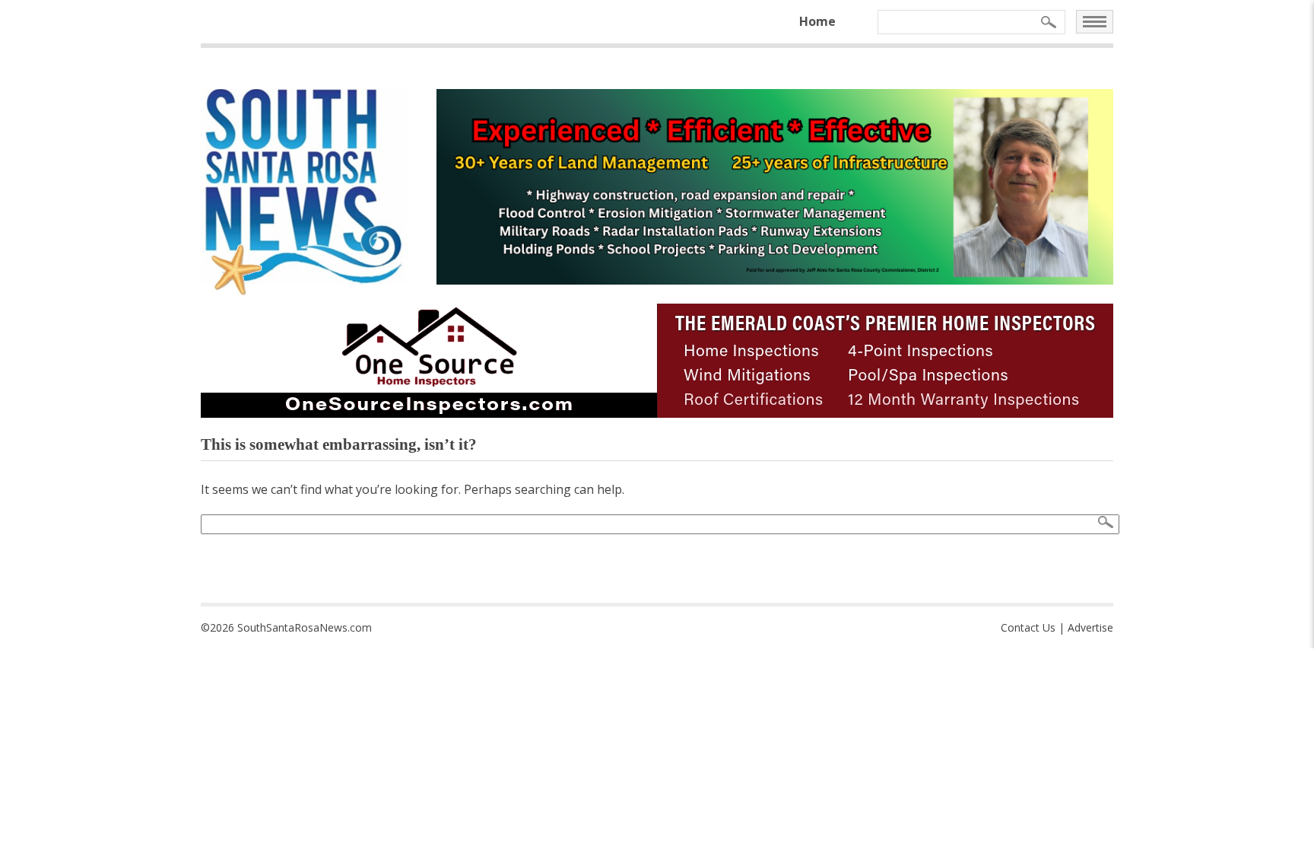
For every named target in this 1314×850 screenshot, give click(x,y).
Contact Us (1028, 627)
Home (817, 21)
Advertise (1090, 627)
